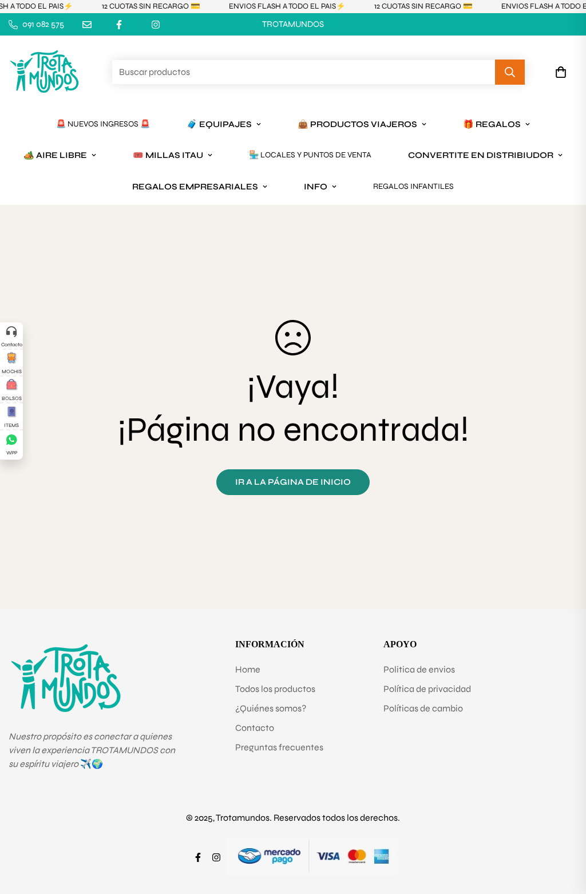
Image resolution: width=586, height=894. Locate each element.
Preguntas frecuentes (279, 747)
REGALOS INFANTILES (413, 186)
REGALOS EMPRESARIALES (195, 186)
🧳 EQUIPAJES (219, 124)
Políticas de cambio (423, 708)
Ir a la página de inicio (293, 482)
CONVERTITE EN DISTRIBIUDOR (480, 155)
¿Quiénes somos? (270, 708)
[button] (561, 72)
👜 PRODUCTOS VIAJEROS (357, 124)
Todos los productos (275, 688)
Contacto (254, 727)
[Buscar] (510, 72)
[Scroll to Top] (564, 831)
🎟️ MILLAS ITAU (168, 155)
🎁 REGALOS (492, 124)
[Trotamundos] (44, 72)
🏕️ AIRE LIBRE (55, 155)
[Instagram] (155, 24)
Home (247, 669)
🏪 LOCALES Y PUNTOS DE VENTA (310, 155)
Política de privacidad (427, 688)
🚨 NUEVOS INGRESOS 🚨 (103, 124)
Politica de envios (419, 669)
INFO (315, 186)
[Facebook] (119, 24)
